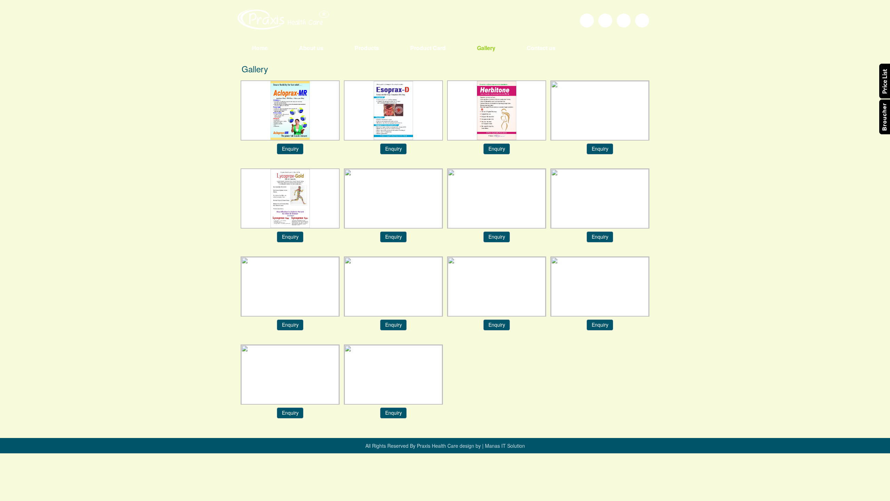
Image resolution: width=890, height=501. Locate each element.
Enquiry (290, 148)
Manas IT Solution (504, 445)
